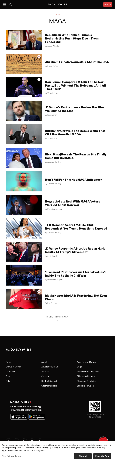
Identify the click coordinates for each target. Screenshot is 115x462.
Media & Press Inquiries (88, 371)
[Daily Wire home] (57, 4)
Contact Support (49, 381)
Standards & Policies (86, 381)
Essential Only (102, 456)
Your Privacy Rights (86, 362)
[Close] (110, 445)
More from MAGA (57, 317)
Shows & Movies (13, 367)
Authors (45, 371)
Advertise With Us (49, 367)
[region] (57, 451)
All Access (10, 371)
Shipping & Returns (86, 376)
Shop (8, 376)
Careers (45, 376)
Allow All (83, 456)
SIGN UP (107, 4)
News (8, 362)
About (44, 362)
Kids (8, 381)
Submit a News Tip (85, 386)
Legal (79, 367)
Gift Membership (49, 386)
